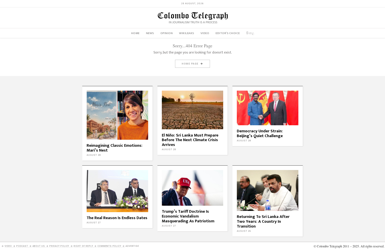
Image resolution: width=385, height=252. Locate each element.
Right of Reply (83, 246)
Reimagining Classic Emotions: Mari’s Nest (114, 148)
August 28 (94, 155)
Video (8, 246)
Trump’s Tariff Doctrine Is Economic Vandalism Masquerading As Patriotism (188, 216)
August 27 (94, 222)
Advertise (132, 246)
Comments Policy (109, 246)
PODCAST (22, 246)
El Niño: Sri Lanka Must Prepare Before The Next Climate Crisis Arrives (190, 140)
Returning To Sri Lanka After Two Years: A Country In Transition (263, 221)
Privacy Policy (59, 246)
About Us (38, 246)
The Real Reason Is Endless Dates (117, 217)
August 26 (244, 231)
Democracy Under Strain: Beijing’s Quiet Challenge (260, 133)
